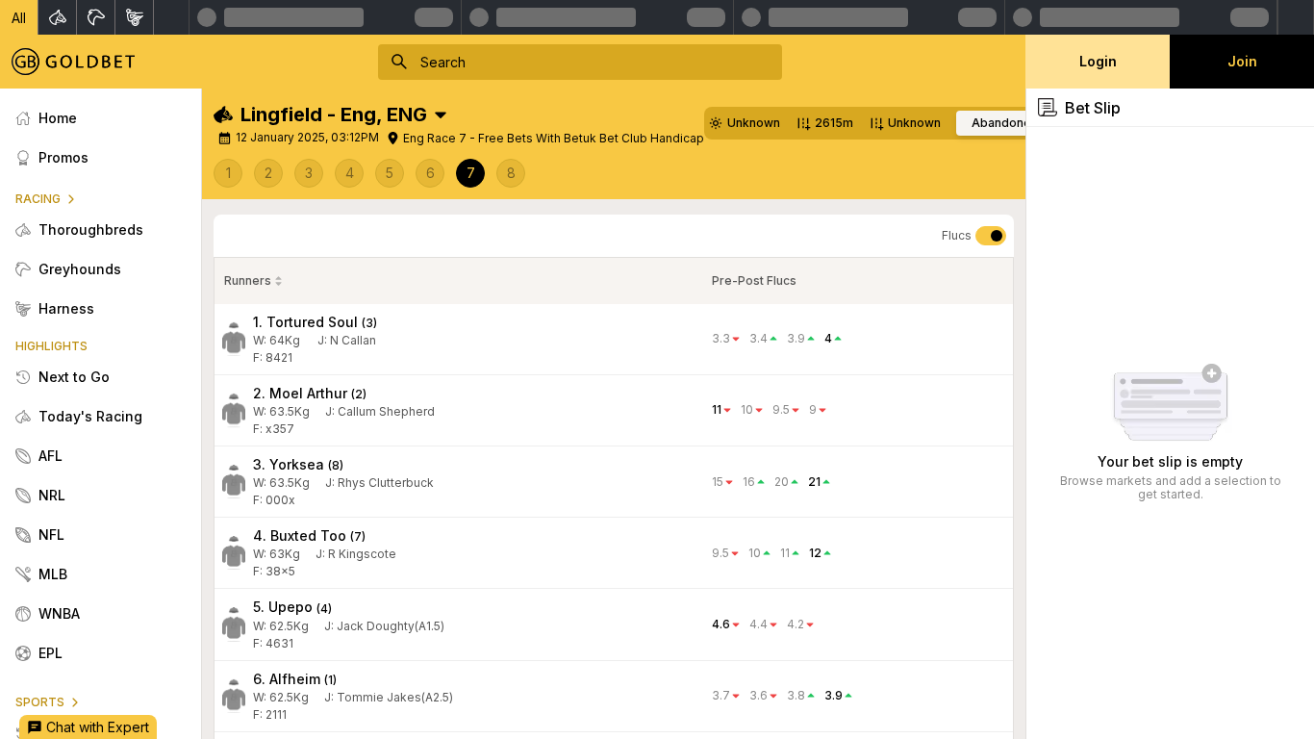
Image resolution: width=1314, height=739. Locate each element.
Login (1098, 61)
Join (1242, 61)
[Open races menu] (440, 114)
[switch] (990, 235)
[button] (19, 17)
